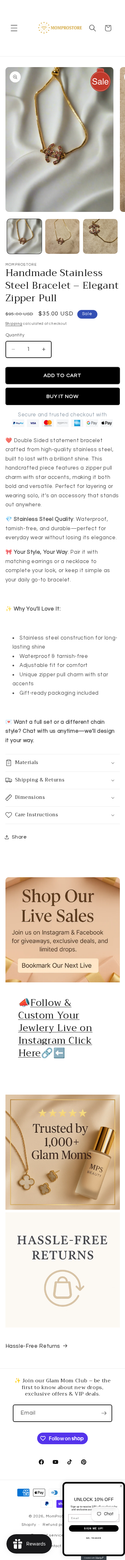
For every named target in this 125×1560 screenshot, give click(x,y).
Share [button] (19, 837)
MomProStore (59, 1516)
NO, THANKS (94, 1538)
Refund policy (56, 1525)
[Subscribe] (104, 1413)
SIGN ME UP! (94, 1528)
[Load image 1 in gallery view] (24, 236)
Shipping (13, 323)
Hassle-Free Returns (33, 1346)
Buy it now (62, 396)
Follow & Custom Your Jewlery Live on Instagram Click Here (55, 1027)
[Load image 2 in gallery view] (62, 236)
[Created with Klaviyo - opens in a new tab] (94, 1558)
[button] (14, 28)
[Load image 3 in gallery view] (100, 236)
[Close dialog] (121, 1486)
